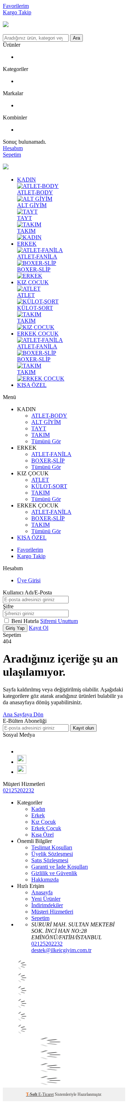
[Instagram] (21, 762)
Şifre (8, 606)
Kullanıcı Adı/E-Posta (27, 592)
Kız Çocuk (43, 822)
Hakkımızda (45, 879)
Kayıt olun (83, 728)
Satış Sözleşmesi (49, 860)
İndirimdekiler (47, 905)
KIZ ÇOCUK (33, 282)
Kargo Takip (17, 12)
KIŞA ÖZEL (32, 385)
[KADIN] (29, 237)
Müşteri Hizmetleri (52, 912)
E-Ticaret (46, 1094)
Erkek (38, 815)
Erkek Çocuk (46, 828)
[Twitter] (21, 772)
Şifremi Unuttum (59, 621)
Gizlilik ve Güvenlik (54, 873)
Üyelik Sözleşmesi (52, 854)
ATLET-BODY (35, 192)
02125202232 (18, 790)
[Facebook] (19, 751)
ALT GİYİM (32, 205)
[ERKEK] (29, 276)
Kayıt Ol (38, 628)
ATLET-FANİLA (37, 257)
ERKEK (27, 244)
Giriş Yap (15, 628)
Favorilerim (16, 6)
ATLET (26, 295)
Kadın (38, 809)
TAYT (24, 218)
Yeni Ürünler (45, 899)
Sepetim (40, 918)
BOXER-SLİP (33, 269)
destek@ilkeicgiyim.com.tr (61, 950)
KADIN (26, 180)
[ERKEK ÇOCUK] (40, 378)
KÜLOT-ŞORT (35, 308)
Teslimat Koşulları (51, 847)
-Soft (32, 1094)
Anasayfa (42, 892)
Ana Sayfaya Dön (23, 714)
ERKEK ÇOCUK (38, 334)
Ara (76, 38)
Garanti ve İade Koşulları (59, 867)
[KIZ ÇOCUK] (35, 327)
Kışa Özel (42, 835)
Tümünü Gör (46, 441)
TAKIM (26, 231)
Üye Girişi (29, 580)
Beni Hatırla (25, 621)
